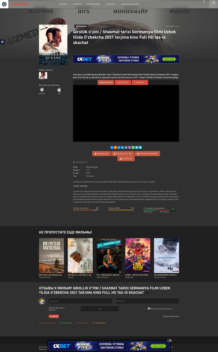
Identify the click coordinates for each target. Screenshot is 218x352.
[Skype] (136, 147)
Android (42, 93)
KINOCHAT (20, 3)
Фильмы (63, 4)
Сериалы (77, 4)
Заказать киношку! (130, 4)
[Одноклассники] (115, 147)
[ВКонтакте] (111, 147)
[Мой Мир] (118, 147)
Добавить (53, 316)
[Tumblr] (126, 147)
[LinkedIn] (122, 147)
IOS (59, 93)
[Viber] (129, 147)
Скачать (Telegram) (148, 153)
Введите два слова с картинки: (57, 309)
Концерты (110, 4)
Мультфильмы (93, 4)
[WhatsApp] (133, 147)
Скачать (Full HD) (123, 153)
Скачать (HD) (102, 153)
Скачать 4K (127, 159)
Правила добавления (171, 316)
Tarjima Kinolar (92, 167)
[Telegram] (140, 147)
